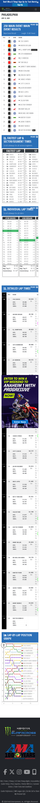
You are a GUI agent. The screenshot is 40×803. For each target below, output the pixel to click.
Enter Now (20, 421)
